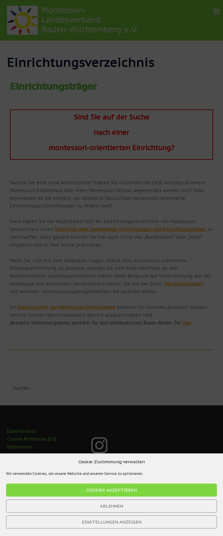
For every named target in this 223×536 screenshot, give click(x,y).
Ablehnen (111, 506)
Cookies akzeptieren (111, 490)
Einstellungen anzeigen (111, 522)
